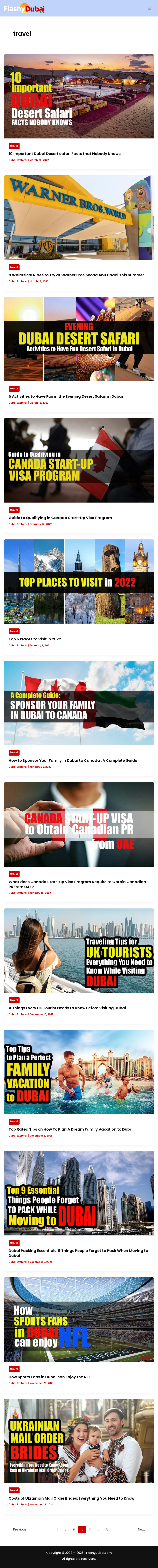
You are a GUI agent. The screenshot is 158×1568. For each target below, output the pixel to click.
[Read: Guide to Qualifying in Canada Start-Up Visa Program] (79, 460)
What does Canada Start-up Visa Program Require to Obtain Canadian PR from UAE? (77, 884)
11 (90, 1529)
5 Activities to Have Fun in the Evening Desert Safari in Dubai (66, 396)
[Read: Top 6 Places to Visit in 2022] (79, 581)
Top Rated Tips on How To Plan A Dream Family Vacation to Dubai (71, 1129)
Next (143, 1529)
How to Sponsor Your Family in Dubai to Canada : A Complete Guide (73, 760)
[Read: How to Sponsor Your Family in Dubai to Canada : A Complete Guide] (79, 703)
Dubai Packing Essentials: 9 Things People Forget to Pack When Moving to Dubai (78, 1253)
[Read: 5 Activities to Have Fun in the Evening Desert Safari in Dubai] (79, 339)
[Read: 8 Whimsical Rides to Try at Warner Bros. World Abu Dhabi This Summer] (79, 217)
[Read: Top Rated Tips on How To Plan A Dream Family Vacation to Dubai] (79, 1072)
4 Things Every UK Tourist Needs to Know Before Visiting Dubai (67, 1007)
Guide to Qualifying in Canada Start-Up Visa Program (60, 517)
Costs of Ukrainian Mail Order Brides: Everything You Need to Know (71, 1498)
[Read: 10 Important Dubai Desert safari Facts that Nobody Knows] (79, 96)
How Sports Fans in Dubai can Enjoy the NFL (49, 1376)
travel (14, 146)
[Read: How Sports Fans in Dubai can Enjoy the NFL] (79, 1319)
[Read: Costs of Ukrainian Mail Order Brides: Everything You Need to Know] (79, 1441)
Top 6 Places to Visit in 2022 (35, 639)
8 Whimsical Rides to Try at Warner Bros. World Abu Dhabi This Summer (76, 275)
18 (106, 1529)
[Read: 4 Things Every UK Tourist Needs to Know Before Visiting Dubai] (79, 950)
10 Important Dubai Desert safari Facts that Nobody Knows (65, 153)
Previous (17, 1529)
